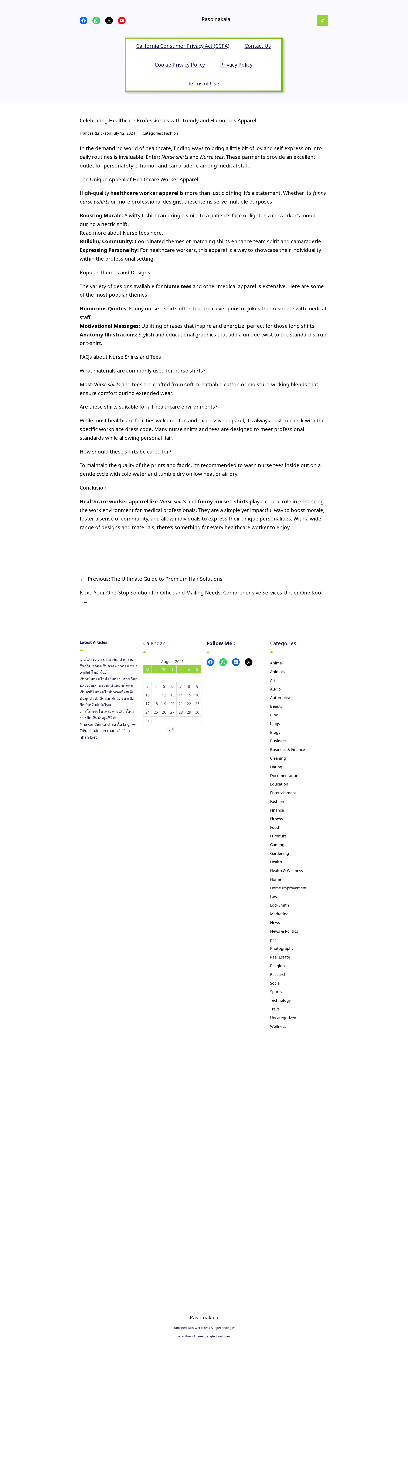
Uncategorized (283, 1017)
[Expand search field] (322, 20)
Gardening (279, 853)
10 (147, 695)
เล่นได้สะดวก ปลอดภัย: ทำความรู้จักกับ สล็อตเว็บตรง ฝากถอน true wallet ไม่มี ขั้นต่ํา (109, 666)
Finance (277, 810)
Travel (275, 1009)
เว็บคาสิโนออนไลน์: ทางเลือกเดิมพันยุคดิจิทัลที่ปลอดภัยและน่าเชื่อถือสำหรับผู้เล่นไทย (107, 698)
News (275, 922)
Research (278, 974)
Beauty (276, 706)
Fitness (276, 818)
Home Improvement (288, 887)
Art (273, 680)
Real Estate (280, 957)
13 (172, 695)
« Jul (170, 728)
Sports (276, 991)
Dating (276, 766)
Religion (277, 965)
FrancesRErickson (95, 133)
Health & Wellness (286, 870)
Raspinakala (216, 18)
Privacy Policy (236, 64)
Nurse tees (136, 232)
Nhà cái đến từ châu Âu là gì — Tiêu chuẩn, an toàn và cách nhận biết (108, 731)
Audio (275, 689)
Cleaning (278, 758)
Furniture (278, 836)
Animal (276, 663)
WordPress (202, 1328)
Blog (274, 714)
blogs (275, 723)
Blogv (275, 732)
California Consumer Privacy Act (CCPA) (182, 45)
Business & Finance (287, 749)
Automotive (280, 697)
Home (275, 879)
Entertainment (283, 792)
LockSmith (279, 905)
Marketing (279, 913)
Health (276, 861)
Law (273, 896)
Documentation (284, 775)
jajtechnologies (224, 1328)
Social (275, 983)
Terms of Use (203, 83)
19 (164, 703)
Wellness (278, 1026)
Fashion (171, 133)
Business (278, 740)
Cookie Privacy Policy (180, 64)
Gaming (277, 844)
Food (274, 827)
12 (164, 695)
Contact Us (258, 45)
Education (279, 784)
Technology (280, 1000)
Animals (277, 671)
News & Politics (284, 931)
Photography (281, 948)
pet (273, 939)
